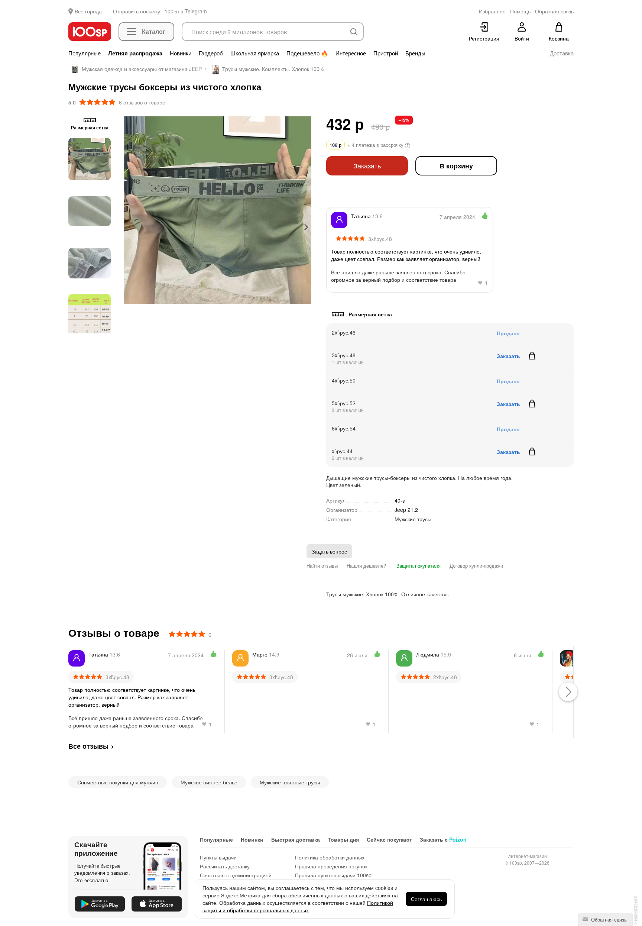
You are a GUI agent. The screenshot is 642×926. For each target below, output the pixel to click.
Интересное (350, 53)
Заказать (367, 165)
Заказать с (443, 839)
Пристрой (385, 53)
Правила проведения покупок (331, 866)
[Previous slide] (129, 227)
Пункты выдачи (218, 857)
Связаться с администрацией (236, 875)
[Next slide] (305, 227)
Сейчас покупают (389, 839)
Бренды (415, 53)
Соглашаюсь (426, 899)
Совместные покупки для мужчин (117, 782)
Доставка (562, 53)
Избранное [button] (492, 11)
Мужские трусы (413, 519)
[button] (89, 159)
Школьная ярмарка (254, 53)
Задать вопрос (329, 551)
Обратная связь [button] (554, 11)
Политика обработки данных (329, 857)
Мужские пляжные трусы (290, 782)
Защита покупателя (418, 565)
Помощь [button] (520, 11)
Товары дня (343, 839)
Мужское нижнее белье (209, 782)
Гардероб (211, 53)
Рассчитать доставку (225, 866)
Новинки (180, 53)
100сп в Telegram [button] (186, 11)
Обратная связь (608, 919)
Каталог (153, 31)
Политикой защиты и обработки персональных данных (297, 906)
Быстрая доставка (295, 839)
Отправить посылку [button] (136, 11)
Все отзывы (88, 746)
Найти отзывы (322, 565)
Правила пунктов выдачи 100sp (333, 875)
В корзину (456, 165)
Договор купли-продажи (476, 565)
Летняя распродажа (135, 53)
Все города (88, 11)
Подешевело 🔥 (307, 53)
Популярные (84, 53)
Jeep (406, 509)
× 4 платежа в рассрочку (367, 144)
